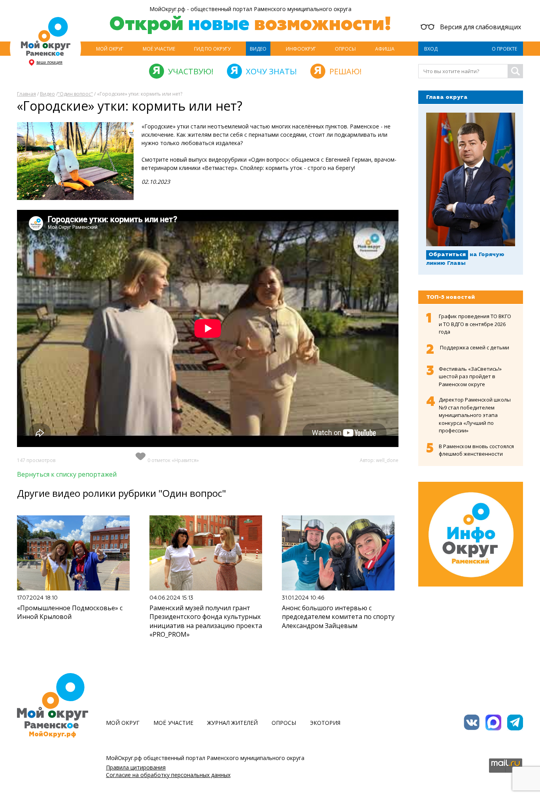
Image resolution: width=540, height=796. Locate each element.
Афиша (385, 48)
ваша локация (49, 62)
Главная (26, 94)
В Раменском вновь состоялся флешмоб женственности (476, 450)
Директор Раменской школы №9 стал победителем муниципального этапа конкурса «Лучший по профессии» (475, 415)
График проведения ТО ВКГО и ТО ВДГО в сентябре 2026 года (475, 324)
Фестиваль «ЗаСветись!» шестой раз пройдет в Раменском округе (470, 376)
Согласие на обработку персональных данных (168, 775)
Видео (258, 48)
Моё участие (159, 48)
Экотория (325, 722)
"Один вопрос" (75, 94)
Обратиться (447, 254)
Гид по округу (212, 48)
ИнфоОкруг (301, 48)
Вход (431, 48)
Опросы (345, 48)
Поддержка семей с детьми (474, 347)
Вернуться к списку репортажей (67, 474)
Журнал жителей (232, 722)
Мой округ (109, 48)
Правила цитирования (136, 767)
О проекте (504, 48)
